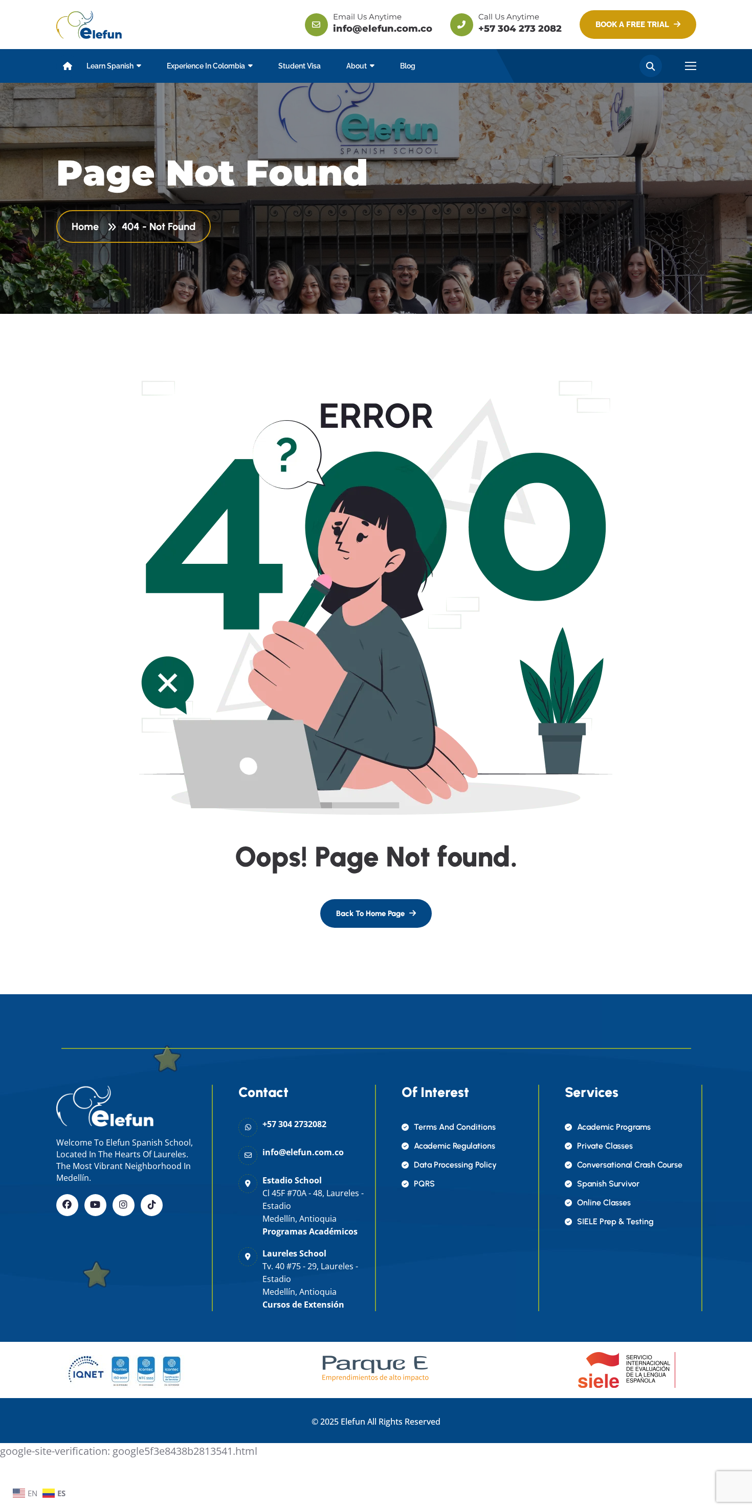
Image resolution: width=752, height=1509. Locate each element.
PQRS (424, 1183)
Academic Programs (614, 1127)
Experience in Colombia (206, 66)
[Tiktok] (152, 1205)
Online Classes (604, 1202)
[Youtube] (95, 1205)
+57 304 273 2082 (520, 28)
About (356, 66)
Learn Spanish (110, 66)
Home (88, 226)
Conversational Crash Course (629, 1165)
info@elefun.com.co (382, 28)
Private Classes (605, 1146)
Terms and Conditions (455, 1127)
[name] (89, 24)
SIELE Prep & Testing (615, 1221)
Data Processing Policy (455, 1165)
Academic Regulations (454, 1146)
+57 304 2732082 (294, 1124)
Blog (407, 66)
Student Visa (299, 66)
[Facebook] (67, 1205)
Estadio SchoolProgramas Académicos (313, 1206)
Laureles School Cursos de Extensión (310, 1279)
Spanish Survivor (608, 1183)
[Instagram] (124, 1205)
